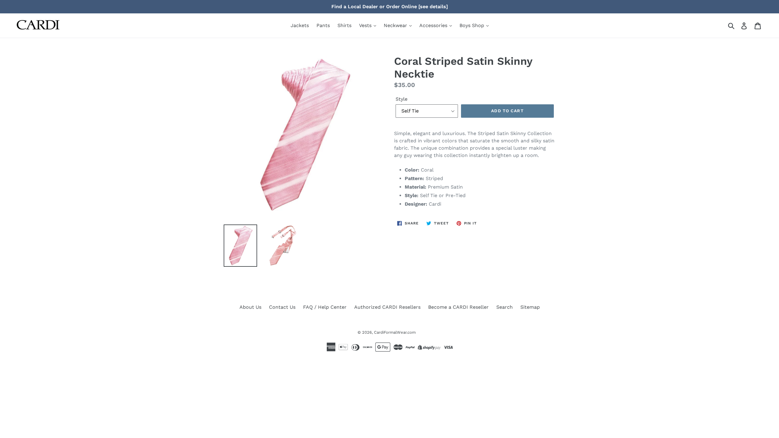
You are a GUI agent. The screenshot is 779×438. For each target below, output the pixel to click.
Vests (366, 25)
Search (504, 307)
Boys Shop (472, 25)
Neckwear (396, 25)
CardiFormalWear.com (395, 332)
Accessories (434, 25)
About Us (250, 307)
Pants (323, 25)
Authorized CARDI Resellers (387, 307)
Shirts (344, 25)
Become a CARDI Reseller (458, 307)
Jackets (300, 25)
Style (401, 99)
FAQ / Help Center (325, 307)
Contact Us (282, 307)
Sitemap (530, 307)
